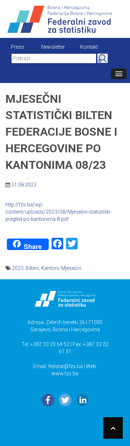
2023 (17, 268)
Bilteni (32, 268)
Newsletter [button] (53, 47)
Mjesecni (71, 268)
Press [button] (17, 47)
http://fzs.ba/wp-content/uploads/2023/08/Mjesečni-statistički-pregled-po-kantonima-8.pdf (58, 212)
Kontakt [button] (89, 47)
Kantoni (50, 268)
